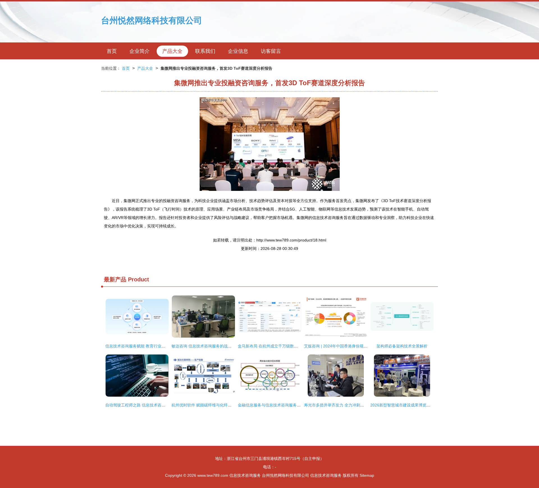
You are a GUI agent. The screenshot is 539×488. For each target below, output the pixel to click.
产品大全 (172, 51)
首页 (112, 51)
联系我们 (205, 51)
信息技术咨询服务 (245, 475)
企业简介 (139, 51)
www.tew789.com (212, 475)
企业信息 (238, 51)
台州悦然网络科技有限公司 (151, 20)
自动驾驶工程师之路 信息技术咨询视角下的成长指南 (151, 405)
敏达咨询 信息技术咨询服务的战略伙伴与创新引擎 (215, 346)
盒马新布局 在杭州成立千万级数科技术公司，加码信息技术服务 (293, 346)
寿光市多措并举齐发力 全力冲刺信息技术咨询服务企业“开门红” (359, 405)
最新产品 (115, 279)
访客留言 (271, 51)
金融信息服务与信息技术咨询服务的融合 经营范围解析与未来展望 (295, 405)
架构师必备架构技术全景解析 (402, 346)
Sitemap (367, 475)
